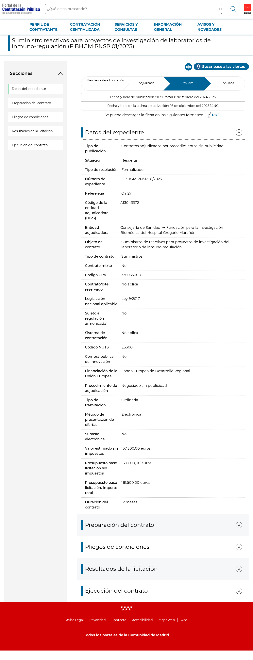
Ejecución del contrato (30, 145)
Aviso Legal (75, 620)
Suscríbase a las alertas (223, 66)
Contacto (118, 620)
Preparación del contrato (31, 103)
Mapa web (167, 620)
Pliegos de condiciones (30, 117)
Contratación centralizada (85, 27)
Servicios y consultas (126, 27)
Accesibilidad (142, 620)
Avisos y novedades (209, 27)
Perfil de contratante (43, 27)
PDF (216, 115)
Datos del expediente (29, 89)
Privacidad (97, 620)
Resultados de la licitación (32, 131)
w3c (184, 620)
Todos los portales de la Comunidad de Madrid (126, 635)
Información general (168, 27)
